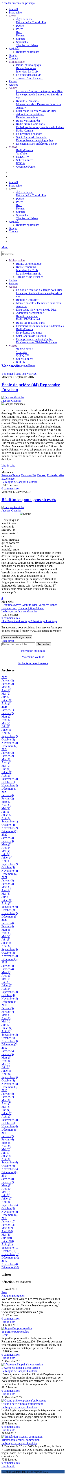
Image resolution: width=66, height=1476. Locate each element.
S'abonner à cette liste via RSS (19, 373)
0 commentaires (10, 488)
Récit (19, 32)
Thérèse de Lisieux (27, 45)
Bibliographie (17, 61)
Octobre (8, 739)
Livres (12, 15)
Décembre (9, 746)
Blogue (13, 55)
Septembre (9, 736)
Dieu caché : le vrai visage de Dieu (36, 110)
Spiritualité (22, 42)
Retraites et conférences (33, 663)
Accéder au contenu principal (18, 3)
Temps (16, 475)
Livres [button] (12, 188)
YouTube (21, 153)
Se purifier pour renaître (15, 1331)
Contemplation (26, 608)
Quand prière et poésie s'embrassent (22, 1403)
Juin (5, 696)
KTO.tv (20, 163)
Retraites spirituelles (27, 51)
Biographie (15, 12)
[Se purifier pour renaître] (16, 1328)
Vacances (26, 475)
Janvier (7, 680)
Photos (13, 81)
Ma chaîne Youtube (33, 656)
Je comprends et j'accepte (17, 637)
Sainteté (20, 38)
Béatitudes (7, 604)
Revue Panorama (26, 68)
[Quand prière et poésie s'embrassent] (23, 1400)
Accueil (13, 9)
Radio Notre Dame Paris (30, 124)
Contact (13, 58)
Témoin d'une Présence (29, 78)
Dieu (35, 604)
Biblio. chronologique (28, 64)
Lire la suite (8, 465)
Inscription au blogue (33, 650)
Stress (17, 604)
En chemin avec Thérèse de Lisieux (36, 143)
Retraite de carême (27, 117)
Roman (20, 35)
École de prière (55, 475)
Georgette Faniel (25, 166)
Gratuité (26, 604)
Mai (5, 693)
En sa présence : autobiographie (34, 140)
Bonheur (6, 608)
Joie (14, 608)
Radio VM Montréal (28, 120)
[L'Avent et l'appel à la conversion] (22, 1364)
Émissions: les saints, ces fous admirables (40, 127)
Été (34, 475)
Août (6, 703)
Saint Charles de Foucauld (31, 137)
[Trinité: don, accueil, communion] (22, 1436)
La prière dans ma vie (28, 74)
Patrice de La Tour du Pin (31, 22)
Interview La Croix (27, 71)
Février (7, 683)
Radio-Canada (24, 130)
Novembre (9, 742)
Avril (6, 690)
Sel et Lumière (24, 160)
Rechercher (44, 644)
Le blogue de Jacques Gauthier (19, 481)
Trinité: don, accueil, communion (20, 1439)
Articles (13, 84)
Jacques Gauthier (11, 400)
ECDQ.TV (22, 156)
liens (4, 1292)
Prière (19, 28)
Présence (6, 475)
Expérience (7, 478)
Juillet (6, 700)
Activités (14, 48)
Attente (39, 608)
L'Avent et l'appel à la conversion (20, 1367)
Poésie (20, 25)
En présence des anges (29, 133)
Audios (13, 87)
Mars (6, 687)
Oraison (41, 475)
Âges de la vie (24, 19)
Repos (53, 604)
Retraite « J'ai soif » (27, 101)
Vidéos (13, 146)
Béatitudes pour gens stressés (28, 499)
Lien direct (7, 640)
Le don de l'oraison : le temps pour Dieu (39, 91)
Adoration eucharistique (30, 114)
